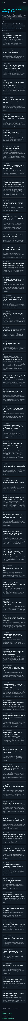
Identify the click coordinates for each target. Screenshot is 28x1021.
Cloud (4, 25)
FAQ (2, 1011)
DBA (4, 23)
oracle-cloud (11, 28)
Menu (24, 2)
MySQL (4, 28)
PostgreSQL (5, 30)
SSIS (11, 30)
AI (23, 25)
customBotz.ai (10, 1015)
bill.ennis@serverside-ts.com (8, 1018)
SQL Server (11, 23)
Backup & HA (19, 23)
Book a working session (7, 1013)
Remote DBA (17, 25)
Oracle (10, 25)
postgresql (19, 28)
